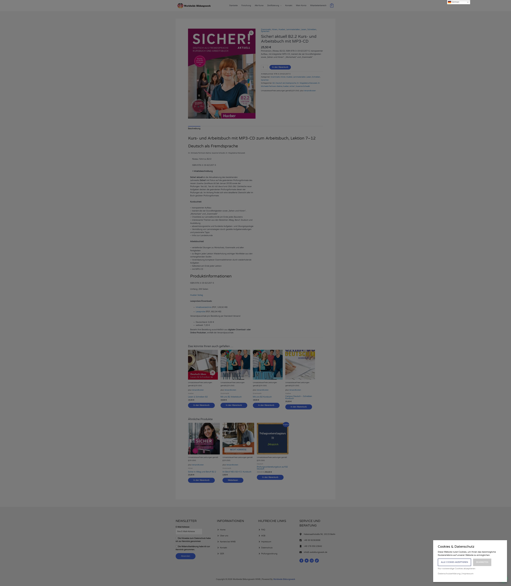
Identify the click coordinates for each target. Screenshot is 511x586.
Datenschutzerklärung (449, 573)
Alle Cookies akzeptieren (454, 562)
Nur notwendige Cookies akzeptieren (456, 568)
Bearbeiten (482, 562)
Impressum (467, 573)
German (455, 2)
